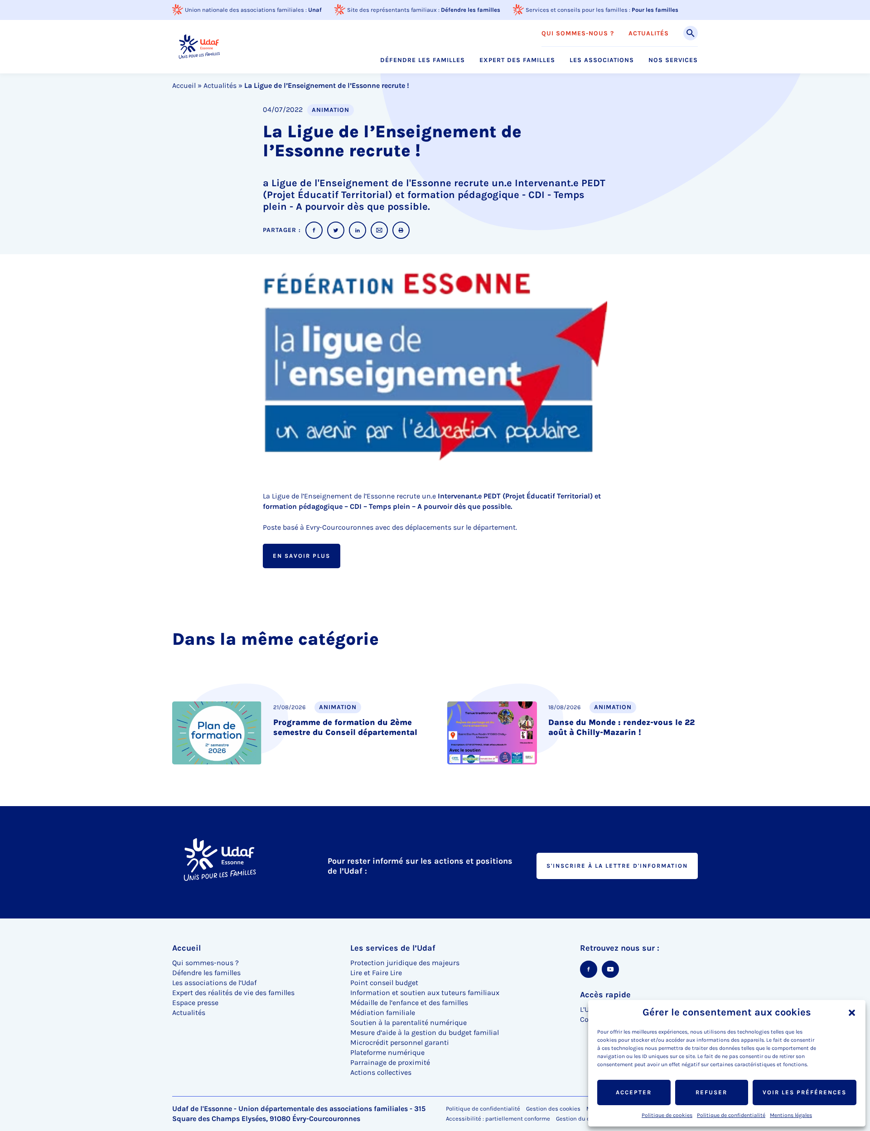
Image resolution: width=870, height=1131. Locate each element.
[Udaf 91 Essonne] (199, 46)
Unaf (315, 9)
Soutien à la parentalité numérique (408, 1022)
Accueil (184, 85)
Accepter (634, 1092)
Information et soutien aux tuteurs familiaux (424, 992)
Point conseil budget (384, 982)
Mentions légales (791, 1115)
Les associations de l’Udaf (214, 982)
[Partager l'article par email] (379, 230)
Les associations (602, 60)
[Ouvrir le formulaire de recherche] (690, 33)
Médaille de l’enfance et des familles (409, 1002)
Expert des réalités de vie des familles (233, 992)
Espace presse (195, 1002)
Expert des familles (517, 60)
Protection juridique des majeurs (404, 962)
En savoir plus (301, 555)
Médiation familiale (382, 1012)
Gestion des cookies (553, 1108)
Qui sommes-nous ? (577, 33)
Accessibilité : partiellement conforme (498, 1118)
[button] (851, 1012)
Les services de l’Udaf (392, 948)
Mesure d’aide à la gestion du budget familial (424, 1032)
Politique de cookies (667, 1115)
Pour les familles (655, 9)
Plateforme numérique (387, 1052)
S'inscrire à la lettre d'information (617, 865)
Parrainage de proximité (390, 1062)
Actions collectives (380, 1072)
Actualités (648, 33)
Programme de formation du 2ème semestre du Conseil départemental (345, 727)
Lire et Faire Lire (376, 972)
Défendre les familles (470, 9)
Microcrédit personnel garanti (399, 1042)
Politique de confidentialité (731, 1115)
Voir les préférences (804, 1092)
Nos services (673, 60)
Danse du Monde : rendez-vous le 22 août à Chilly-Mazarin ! (621, 727)
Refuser (711, 1092)
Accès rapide (605, 995)
